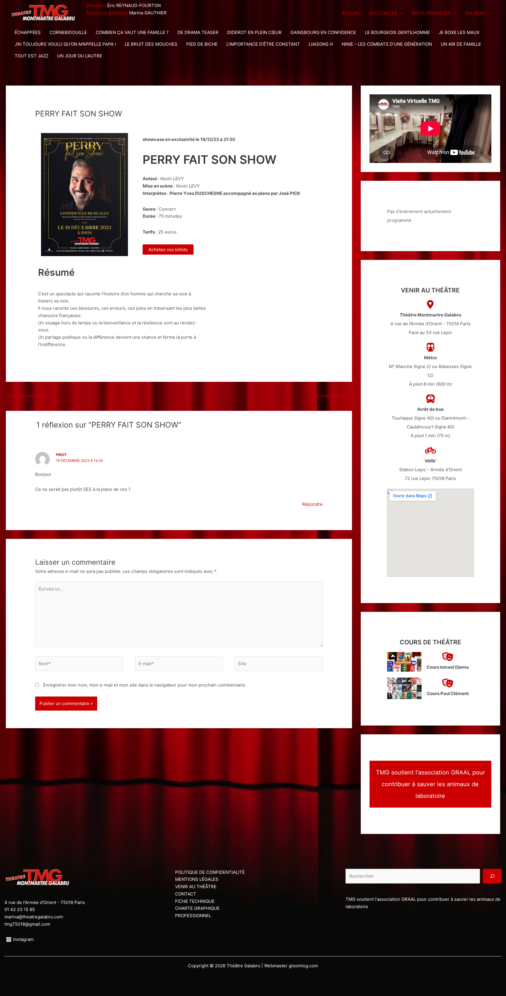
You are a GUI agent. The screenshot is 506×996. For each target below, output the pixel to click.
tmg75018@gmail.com (27, 924)
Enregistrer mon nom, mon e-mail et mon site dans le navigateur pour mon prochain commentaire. (144, 685)
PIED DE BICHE (202, 44)
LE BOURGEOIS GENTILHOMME (397, 32)
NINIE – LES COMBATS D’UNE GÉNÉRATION (387, 44)
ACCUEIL (351, 13)
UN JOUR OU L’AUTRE (79, 56)
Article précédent (27, 396)
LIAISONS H (321, 44)
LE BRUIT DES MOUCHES (151, 44)
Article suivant (333, 396)
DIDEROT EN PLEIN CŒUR (254, 32)
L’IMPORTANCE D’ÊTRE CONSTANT (263, 44)
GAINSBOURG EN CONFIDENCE (323, 32)
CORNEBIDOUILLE (68, 32)
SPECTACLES (383, 13)
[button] (400, 13)
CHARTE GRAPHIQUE (197, 908)
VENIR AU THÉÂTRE (195, 886)
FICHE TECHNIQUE (195, 901)
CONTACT (185, 894)
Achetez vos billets (168, 249)
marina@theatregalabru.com (33, 917)
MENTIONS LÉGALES (196, 879)
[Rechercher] (492, 876)
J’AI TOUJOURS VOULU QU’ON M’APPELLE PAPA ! (65, 44)
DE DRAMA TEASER (197, 32)
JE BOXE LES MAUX (459, 32)
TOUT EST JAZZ (31, 56)
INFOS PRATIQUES (431, 13)
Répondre (312, 504)
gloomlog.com (303, 965)
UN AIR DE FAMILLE (461, 44)
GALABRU (475, 13)
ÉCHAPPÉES (28, 32)
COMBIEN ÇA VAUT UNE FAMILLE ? (132, 32)
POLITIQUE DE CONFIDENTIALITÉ (210, 872)
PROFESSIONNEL (193, 915)
